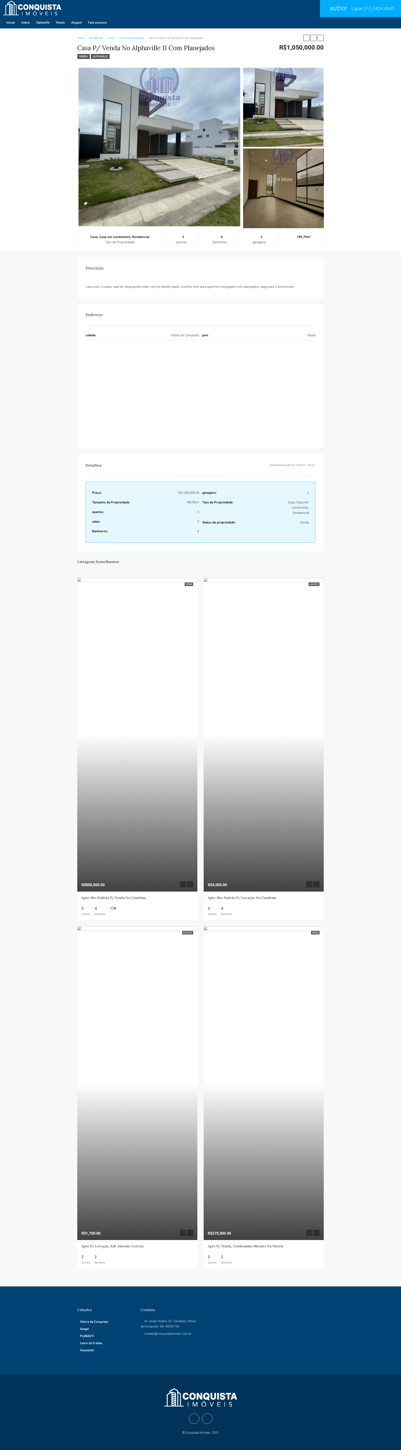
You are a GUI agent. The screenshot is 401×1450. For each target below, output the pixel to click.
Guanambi (87, 1350)
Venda (60, 22)
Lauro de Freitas (91, 1343)
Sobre (25, 22)
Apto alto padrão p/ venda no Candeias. (114, 898)
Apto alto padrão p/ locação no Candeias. (242, 898)
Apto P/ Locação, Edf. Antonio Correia (112, 1246)
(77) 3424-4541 (379, 8)
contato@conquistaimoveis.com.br (168, 1333)
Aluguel (76, 22)
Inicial (10, 22)
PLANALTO (87, 1336)
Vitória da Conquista (94, 1321)
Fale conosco (97, 22)
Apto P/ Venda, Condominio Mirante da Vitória (245, 1246)
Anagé (84, 1329)
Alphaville (42, 22)
